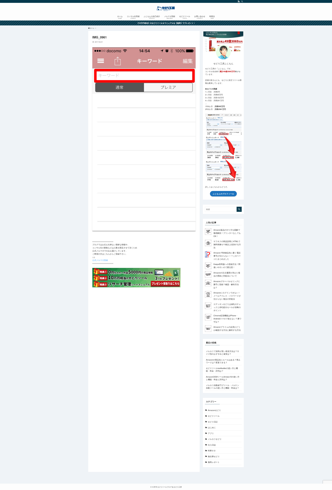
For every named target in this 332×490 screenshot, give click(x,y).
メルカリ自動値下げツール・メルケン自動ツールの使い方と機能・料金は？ (222, 386)
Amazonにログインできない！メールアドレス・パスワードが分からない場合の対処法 (227, 295)
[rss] (238, 1)
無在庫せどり (214, 456)
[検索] (242, 1)
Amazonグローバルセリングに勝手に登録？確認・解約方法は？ (226, 284)
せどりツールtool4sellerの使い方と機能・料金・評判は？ (222, 369)
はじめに (212, 427)
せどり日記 (213, 421)
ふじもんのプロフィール (223, 193)
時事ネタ (212, 450)
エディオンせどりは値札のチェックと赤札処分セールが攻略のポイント (227, 307)
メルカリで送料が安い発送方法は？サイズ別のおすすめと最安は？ (222, 352)
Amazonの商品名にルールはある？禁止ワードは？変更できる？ (223, 361)
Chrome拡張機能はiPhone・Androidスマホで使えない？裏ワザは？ (227, 318)
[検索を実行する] (239, 209)
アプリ (211, 433)
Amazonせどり (214, 410)
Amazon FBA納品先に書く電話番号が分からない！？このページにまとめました (227, 255)
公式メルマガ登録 (100, 260)
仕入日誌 (212, 444)
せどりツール (214, 415)
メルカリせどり (215, 439)
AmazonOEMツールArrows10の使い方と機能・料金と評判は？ (222, 378)
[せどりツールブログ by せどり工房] (166, 8)
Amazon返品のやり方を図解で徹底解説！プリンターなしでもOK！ (227, 232)
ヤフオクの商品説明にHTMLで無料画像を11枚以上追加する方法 (227, 244)
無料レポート (214, 462)
